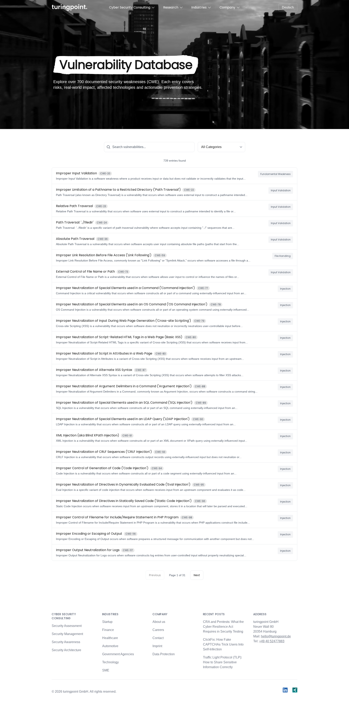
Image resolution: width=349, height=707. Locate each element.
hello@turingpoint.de (276, 636)
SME (105, 670)
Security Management (67, 634)
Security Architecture (66, 650)
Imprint (157, 646)
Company (227, 7)
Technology (110, 662)
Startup (107, 621)
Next (197, 575)
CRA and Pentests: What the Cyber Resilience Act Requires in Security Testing (223, 626)
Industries (199, 7)
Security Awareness (66, 642)
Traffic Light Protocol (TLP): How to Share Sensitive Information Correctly (222, 662)
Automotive (110, 646)
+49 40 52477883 (271, 641)
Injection (285, 288)
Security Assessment (67, 626)
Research (170, 7)
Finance (108, 630)
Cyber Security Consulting (129, 7)
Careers (158, 630)
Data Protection (163, 654)
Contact (158, 638)
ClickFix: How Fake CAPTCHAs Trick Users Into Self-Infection (223, 644)
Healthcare (110, 638)
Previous (155, 575)
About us (158, 621)
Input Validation (281, 190)
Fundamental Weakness (275, 174)
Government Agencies (118, 654)
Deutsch (288, 7)
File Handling (283, 256)
